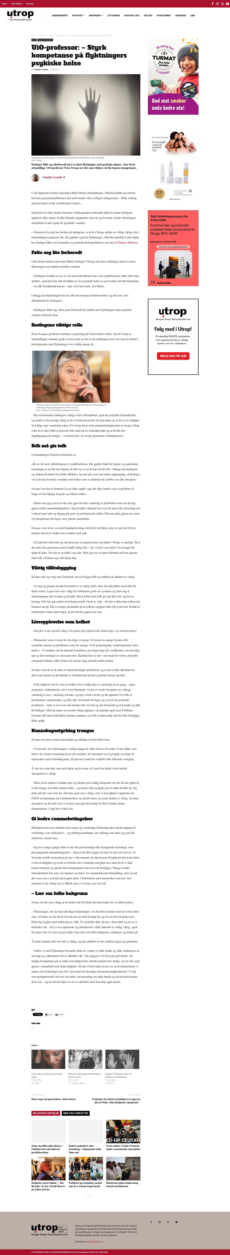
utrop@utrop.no (95, 1241)
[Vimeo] (176, 1222)
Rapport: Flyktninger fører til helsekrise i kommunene (118, 1075)
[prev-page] (85, 1196)
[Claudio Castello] (37, 178)
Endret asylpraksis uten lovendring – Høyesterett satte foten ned (85, 1149)
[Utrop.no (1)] (173, 202)
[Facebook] (151, 1222)
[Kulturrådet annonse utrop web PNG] (173, 285)
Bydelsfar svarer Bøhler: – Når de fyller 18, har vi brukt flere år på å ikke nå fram (48, 1186)
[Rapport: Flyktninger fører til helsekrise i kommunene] (122, 1059)
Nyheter (42, 35)
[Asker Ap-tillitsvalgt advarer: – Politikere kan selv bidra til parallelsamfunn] (48, 1131)
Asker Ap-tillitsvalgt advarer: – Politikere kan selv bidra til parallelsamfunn (47, 1149)
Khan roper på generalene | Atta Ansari (54, 1099)
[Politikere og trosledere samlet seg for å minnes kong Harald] (86, 1168)
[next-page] (90, 1196)
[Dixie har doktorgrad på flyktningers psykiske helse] (85, 1059)
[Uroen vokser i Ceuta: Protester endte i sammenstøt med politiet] (123, 1131)
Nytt (51, 35)
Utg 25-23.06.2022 (45, 40)
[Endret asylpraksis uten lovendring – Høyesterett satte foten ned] (86, 1131)
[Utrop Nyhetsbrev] (173, 374)
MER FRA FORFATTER (75, 1113)
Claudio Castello (41, 69)
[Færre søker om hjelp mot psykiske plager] (48, 1059)
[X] (168, 1222)
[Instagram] (159, 1222)
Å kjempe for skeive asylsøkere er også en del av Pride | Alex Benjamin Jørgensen (116, 1101)
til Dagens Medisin (126, 242)
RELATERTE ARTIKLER (46, 1113)
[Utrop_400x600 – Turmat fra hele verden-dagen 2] (173, 113)
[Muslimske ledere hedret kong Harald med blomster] (123, 1168)
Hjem (33, 35)
